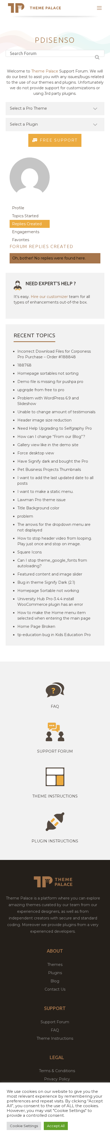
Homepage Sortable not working (48, 590)
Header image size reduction (44, 420)
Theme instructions (55, 796)
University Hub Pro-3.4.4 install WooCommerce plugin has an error (50, 601)
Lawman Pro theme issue (41, 499)
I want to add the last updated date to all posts (55, 480)
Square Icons (29, 552)
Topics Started (25, 216)
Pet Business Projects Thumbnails (49, 469)
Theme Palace (45, 8)
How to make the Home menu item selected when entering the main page (54, 615)
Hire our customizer (49, 296)
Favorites (20, 239)
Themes (54, 964)
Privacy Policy (57, 1079)
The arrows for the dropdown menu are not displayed (54, 527)
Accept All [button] (56, 1126)
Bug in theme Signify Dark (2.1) (46, 582)
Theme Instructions (55, 1038)
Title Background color (38, 508)
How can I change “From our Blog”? (51, 436)
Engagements (25, 231)
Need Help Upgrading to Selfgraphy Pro (54, 428)
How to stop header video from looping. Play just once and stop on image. (54, 541)
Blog (54, 981)
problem (25, 516)
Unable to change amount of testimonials (56, 412)
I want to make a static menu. (45, 491)
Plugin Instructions (55, 841)
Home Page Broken (36, 626)
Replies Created (27, 223)
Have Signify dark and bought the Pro (52, 461)
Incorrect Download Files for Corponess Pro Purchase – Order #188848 (54, 354)
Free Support (58, 140)
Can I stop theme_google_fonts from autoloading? (52, 563)
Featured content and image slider (49, 574)
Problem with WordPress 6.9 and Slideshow (48, 401)
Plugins (55, 972)
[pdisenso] (30, 201)
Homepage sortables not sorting (47, 373)
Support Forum (55, 751)
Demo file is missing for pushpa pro (50, 381)
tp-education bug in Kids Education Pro (54, 634)
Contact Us (55, 989)
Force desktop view (35, 453)
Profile (18, 208)
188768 (24, 365)
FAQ (55, 1030)
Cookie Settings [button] (24, 1126)
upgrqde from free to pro (40, 389)
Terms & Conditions (57, 1070)
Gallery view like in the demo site (47, 444)
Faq (55, 706)
